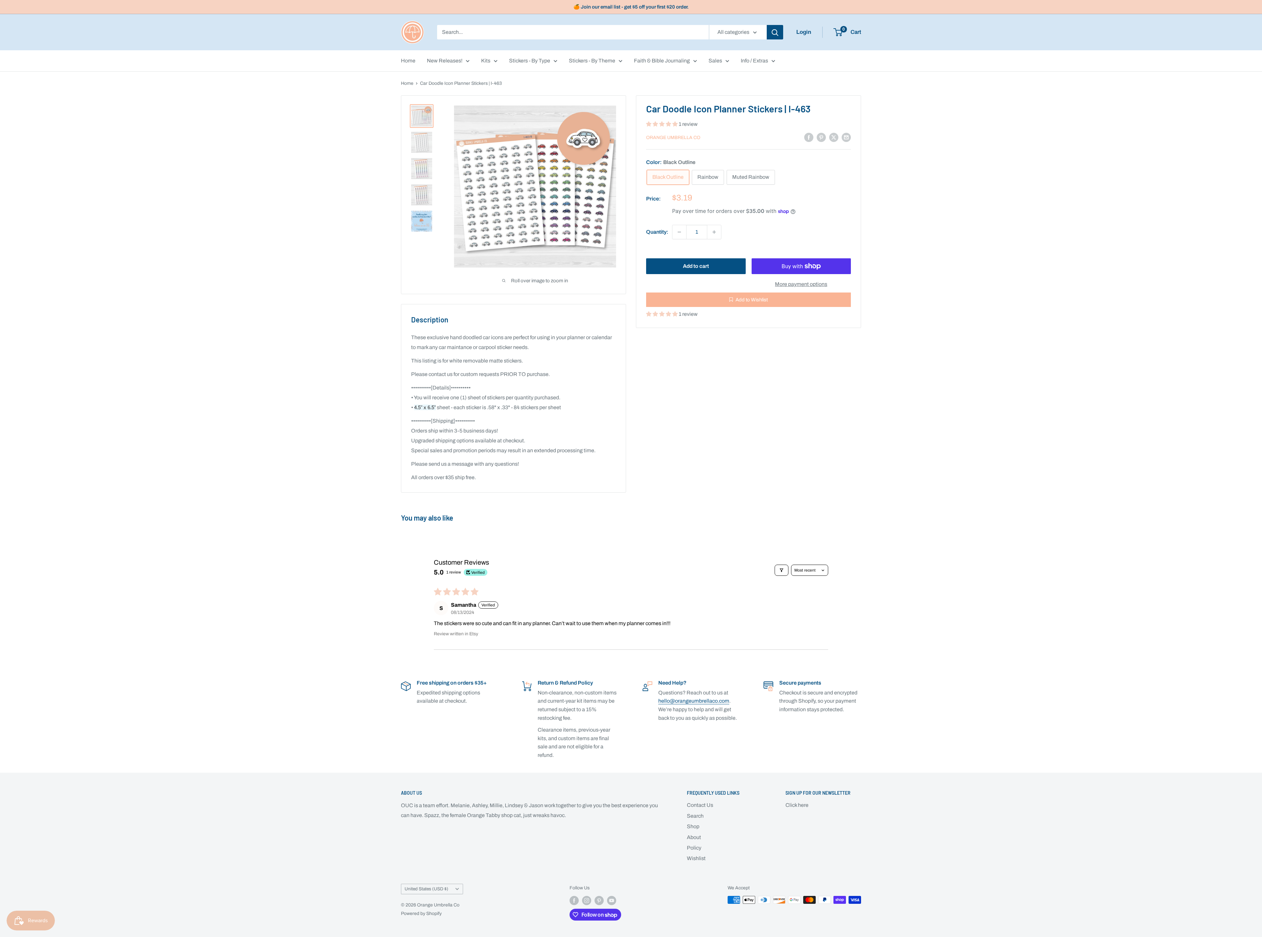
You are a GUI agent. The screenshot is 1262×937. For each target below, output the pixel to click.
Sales (715, 60)
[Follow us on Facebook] (574, 900)
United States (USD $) (426, 888)
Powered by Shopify (421, 913)
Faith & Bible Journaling (662, 60)
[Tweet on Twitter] (833, 137)
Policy (694, 848)
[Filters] (781, 570)
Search (695, 816)
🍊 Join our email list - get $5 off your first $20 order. (631, 7)
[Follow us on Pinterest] (599, 900)
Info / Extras (754, 60)
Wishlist (696, 858)
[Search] (775, 32)
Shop (693, 826)
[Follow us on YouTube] (611, 900)
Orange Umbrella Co (673, 137)
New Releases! (444, 60)
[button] (662, 124)
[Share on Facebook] (808, 137)
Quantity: (657, 232)
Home (408, 60)
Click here (796, 805)
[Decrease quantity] (679, 232)
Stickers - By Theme (592, 60)
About (694, 837)
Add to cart (696, 266)
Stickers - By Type (529, 60)
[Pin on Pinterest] (821, 137)
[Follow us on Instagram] (586, 900)
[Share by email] (846, 137)
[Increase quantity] (714, 232)
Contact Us (700, 805)
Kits (485, 60)
